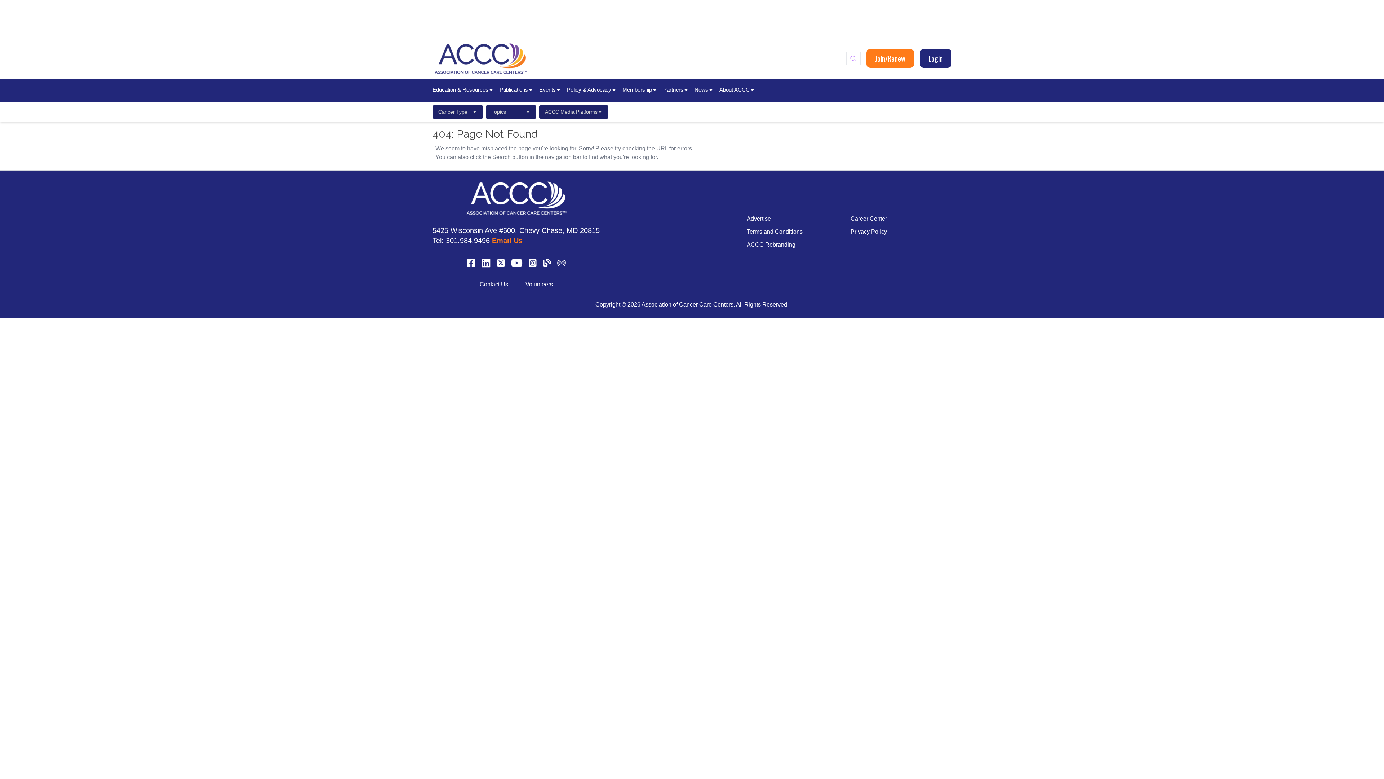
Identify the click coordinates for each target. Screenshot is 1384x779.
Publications (514, 90)
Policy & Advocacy (589, 90)
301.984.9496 (468, 241)
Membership (637, 90)
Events (547, 90)
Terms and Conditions (775, 232)
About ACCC (734, 90)
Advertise (759, 219)
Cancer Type (452, 112)
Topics (499, 112)
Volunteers (539, 284)
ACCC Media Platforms (571, 112)
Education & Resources (460, 90)
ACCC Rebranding (771, 245)
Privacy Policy (869, 232)
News (701, 90)
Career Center (869, 219)
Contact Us (494, 284)
